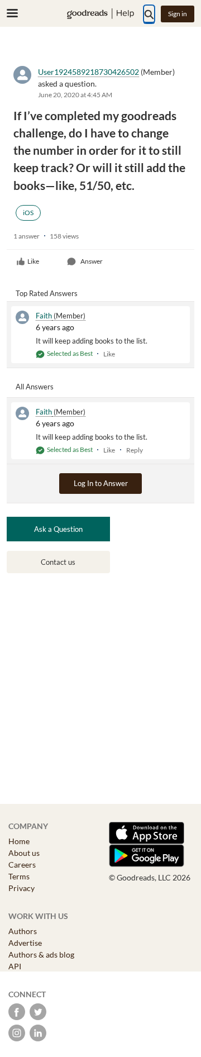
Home (19, 841)
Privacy (21, 888)
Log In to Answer (101, 483)
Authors (22, 931)
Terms (19, 876)
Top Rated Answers (47, 293)
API (14, 966)
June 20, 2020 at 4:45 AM (75, 95)
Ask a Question (58, 529)
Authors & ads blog (41, 954)
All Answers (35, 386)
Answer (91, 261)
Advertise (25, 943)
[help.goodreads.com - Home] (100, 13)
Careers (22, 864)
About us (24, 853)
